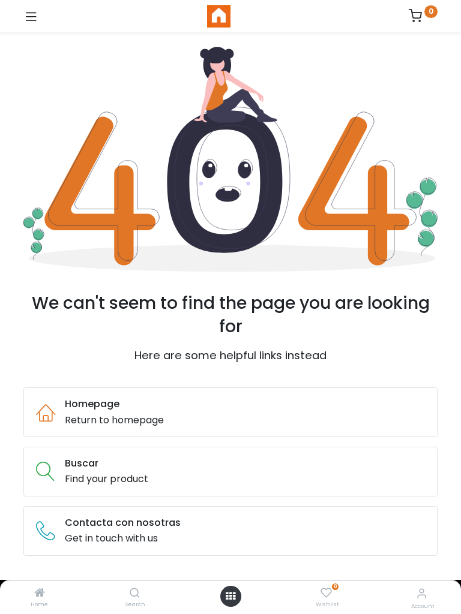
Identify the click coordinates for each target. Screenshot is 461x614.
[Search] (134, 593)
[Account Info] (421, 593)
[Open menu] (230, 596)
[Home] (39, 593)
